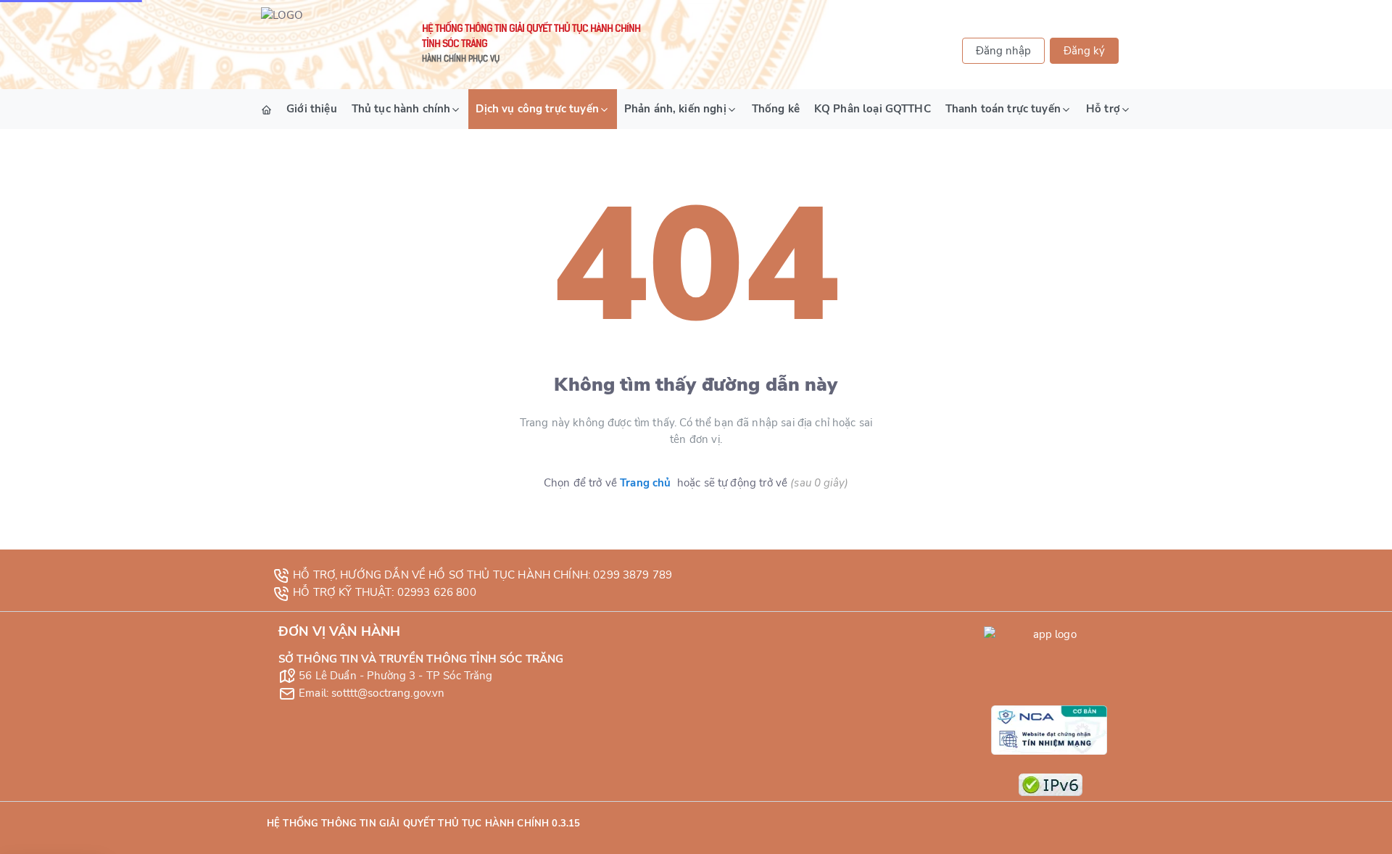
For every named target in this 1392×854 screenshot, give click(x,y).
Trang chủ (645, 483)
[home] (266, 109)
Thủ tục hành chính (401, 108)
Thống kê (776, 108)
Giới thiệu (311, 108)
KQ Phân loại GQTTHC (872, 108)
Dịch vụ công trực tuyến (537, 108)
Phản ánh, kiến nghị (675, 108)
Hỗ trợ (1103, 108)
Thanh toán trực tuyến (1003, 108)
